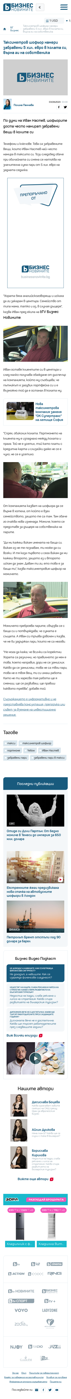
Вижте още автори (33, 1179)
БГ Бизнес (14, 29)
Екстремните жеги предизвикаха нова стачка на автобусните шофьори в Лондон (33, 892)
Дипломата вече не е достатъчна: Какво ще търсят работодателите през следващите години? (32, 1014)
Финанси (14, 929)
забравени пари (17, 757)
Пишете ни (56, 1381)
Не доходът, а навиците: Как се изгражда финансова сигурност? (31, 969)
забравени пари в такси (49, 757)
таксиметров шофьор (37, 743)
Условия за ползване (56, 1377)
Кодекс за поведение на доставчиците (24, 1377)
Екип (23, 1373)
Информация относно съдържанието (28, 1381)
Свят (12, 823)
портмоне (13, 750)
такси (11, 743)
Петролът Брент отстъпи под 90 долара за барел (33, 939)
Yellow (31, 750)
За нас (15, 1373)
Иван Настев (50, 750)
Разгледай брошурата (46, 1199)
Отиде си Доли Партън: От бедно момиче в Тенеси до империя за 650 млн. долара (34, 835)
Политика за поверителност (44, 1373)
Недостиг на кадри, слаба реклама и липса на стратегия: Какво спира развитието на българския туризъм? (34, 989)
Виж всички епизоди (22, 1035)
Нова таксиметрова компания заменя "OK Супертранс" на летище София (49, 412)
